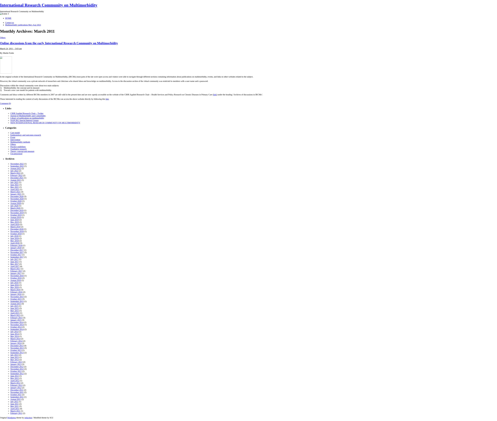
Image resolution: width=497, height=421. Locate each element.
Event (12, 137)
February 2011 (16, 413)
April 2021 (14, 189)
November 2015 (17, 297)
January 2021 (15, 194)
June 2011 (14, 404)
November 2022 (17, 164)
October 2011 (15, 395)
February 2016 (16, 292)
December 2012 (16, 367)
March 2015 (15, 315)
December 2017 (16, 250)
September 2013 (17, 353)
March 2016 (15, 290)
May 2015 (14, 311)
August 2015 (15, 304)
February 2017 (16, 271)
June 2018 (14, 238)
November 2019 (17, 213)
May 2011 (14, 406)
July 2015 (14, 306)
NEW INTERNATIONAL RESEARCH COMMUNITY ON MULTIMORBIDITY (45, 123)
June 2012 (14, 376)
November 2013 (17, 348)
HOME (8, 18)
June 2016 (14, 285)
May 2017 (14, 264)
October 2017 (16, 255)
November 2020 (17, 199)
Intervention (15, 140)
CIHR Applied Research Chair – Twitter (26, 113)
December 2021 (16, 178)
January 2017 (15, 273)
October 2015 (16, 299)
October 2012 (16, 371)
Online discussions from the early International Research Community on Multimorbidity (59, 43)
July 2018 (14, 236)
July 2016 (14, 283)
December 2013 (16, 346)
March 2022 (15, 173)
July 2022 (14, 171)
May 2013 (14, 360)
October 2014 (16, 327)
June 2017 (14, 262)
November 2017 (17, 252)
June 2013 (14, 357)
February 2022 (16, 175)
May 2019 (14, 222)
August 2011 (15, 399)
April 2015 (14, 313)
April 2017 (14, 266)
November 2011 (17, 392)
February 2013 (16, 362)
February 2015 (16, 318)
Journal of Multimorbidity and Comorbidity (28, 116)
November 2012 (17, 369)
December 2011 (16, 390)
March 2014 (15, 339)
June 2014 (14, 334)
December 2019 (16, 210)
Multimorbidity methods (20, 142)
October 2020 (16, 201)
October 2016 (16, 278)
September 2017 (17, 257)
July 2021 (14, 182)
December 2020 (16, 196)
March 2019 (15, 227)
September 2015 (17, 301)
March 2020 (15, 208)
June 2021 (14, 185)
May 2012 (14, 378)
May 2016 (14, 287)
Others (2, 38)
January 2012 (15, 388)
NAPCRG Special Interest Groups (24, 120)
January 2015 (15, 320)
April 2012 (14, 381)
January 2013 (15, 364)
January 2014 (15, 343)
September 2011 (17, 397)
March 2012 (15, 383)
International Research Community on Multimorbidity (48, 5)
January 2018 (15, 248)
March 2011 (15, 411)
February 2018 (16, 245)
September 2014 (17, 329)
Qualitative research (18, 149)
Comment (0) (5, 103)
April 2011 (14, 409)
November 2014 (17, 325)
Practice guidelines (18, 147)
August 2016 (15, 280)
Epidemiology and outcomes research (25, 135)
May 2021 (14, 187)
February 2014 (16, 341)
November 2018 (17, 231)
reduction (28, 418)
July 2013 (14, 355)
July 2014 (14, 332)
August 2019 (15, 217)
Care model (15, 133)
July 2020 (14, 206)
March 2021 (15, 192)
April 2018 (14, 243)
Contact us (9, 23)
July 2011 (14, 402)
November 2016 (17, 276)
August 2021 (15, 180)
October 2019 (16, 215)
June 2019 (14, 220)
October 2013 (16, 350)
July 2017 (14, 259)
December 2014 (16, 322)
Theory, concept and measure (22, 151)
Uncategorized (16, 154)
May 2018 (14, 241)
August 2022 (15, 168)
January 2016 (15, 294)
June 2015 (14, 308)
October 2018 (16, 234)
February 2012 (16, 385)
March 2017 (15, 269)
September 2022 (17, 166)
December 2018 (16, 229)
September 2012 (17, 374)
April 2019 (14, 224)
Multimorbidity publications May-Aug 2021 (23, 25)
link (215, 95)
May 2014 (14, 336)
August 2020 (15, 203)
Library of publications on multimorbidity (27, 118)
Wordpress (11, 418)
